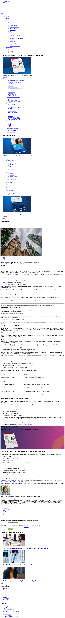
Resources (5, 159)
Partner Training (6, 597)
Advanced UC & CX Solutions (13, 97)
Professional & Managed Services (14, 121)
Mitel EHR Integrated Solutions (14, 118)
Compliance (5, 508)
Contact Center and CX (8, 509)
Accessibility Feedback (7, 614)
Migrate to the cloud (14, 44)
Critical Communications (12, 112)
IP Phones (10, 106)
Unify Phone (10, 86)
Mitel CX (10, 99)
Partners (4, 2)
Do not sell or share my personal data (10, 616)
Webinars (11, 169)
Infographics (12, 167)
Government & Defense (14, 27)
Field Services (12, 24)
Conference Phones (12, 111)
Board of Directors (13, 176)
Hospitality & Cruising (14, 28)
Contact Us (5, 606)
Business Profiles (9, 47)
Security (4, 511)
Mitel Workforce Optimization (14, 101)
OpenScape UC (11, 84)
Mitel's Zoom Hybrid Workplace (14, 82)
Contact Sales (3, 218)
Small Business (13, 52)
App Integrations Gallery (15, 46)
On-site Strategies (13, 43)
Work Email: (4, 523)
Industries (7, 18)
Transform (10, 124)
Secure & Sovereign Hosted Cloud (14, 128)
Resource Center (10, 160)
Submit (10, 529)
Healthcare (12, 20)
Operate (9, 125)
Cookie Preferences (7, 615)
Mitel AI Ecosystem (14, 36)
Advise (9, 123)
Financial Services (13, 25)
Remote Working (13, 41)
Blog (8, 187)
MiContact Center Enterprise (14, 102)
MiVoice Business (11, 90)
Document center (6, 589)
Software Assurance (11, 132)
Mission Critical (6, 510)
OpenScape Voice (11, 92)
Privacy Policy (3, 525)
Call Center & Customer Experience (17, 38)
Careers (11, 178)
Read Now (5, 77)
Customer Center (6, 1)
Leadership (12, 175)
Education (12, 22)
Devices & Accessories (11, 104)
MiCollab (10, 83)
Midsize (11, 51)
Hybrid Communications (15, 35)
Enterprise (12, 49)
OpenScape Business (12, 95)
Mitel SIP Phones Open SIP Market (15, 107)
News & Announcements (12, 179)
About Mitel (12, 173)
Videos (11, 166)
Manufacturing (13, 30)
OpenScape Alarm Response (14, 119)
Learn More (5, 158)
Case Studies (9, 182)
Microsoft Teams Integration (13, 87)
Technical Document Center (12, 185)
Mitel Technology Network (8, 600)
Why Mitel (5, 16)
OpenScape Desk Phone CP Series (15, 109)
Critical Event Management (13, 117)
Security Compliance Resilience (16, 39)
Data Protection (6, 607)
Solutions (5, 17)
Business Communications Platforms (14, 88)
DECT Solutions (11, 108)
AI (3, 507)
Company (9, 170)
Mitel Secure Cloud (12, 130)
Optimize (10, 126)
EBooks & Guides (13, 163)
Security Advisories (11, 190)
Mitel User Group (6, 592)
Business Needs (9, 32)
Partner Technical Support (8, 588)
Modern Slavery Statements (8, 609)
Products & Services (7, 78)
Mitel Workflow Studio (12, 100)
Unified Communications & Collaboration (15, 80)
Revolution (10, 116)
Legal (4, 608)
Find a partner (6, 598)
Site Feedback (6, 613)
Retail (11, 31)
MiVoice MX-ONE (12, 94)
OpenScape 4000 (11, 93)
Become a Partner (6, 599)
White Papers (12, 164)
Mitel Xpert (10, 114)
